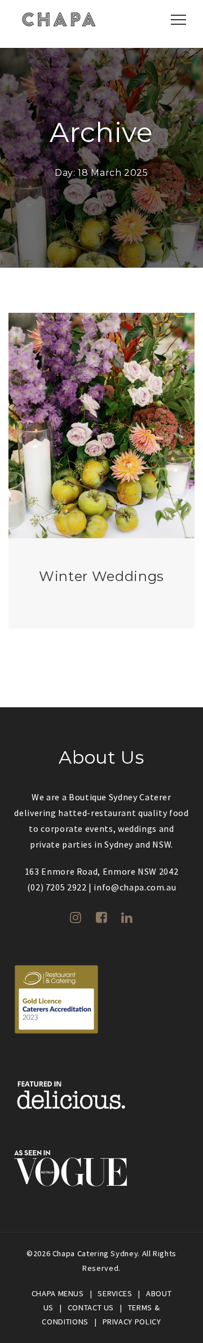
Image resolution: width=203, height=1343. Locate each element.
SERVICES (115, 1293)
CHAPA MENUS (58, 1293)
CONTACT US (91, 1307)
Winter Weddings (101, 576)
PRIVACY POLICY (132, 1322)
